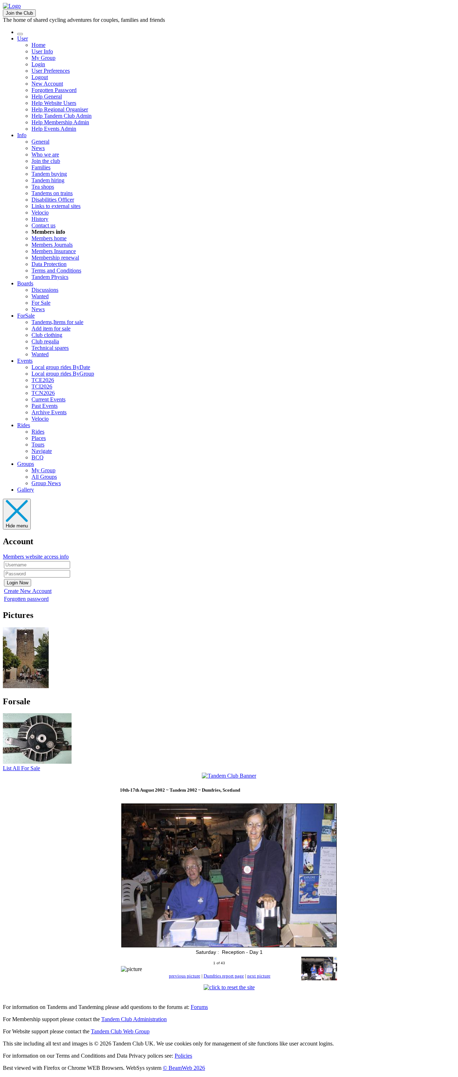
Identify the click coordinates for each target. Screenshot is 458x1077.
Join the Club (19, 13)
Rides (23, 425)
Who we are (45, 154)
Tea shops (42, 187)
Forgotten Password (54, 90)
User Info (42, 51)
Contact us (43, 225)
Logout (39, 77)
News (38, 148)
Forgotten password (26, 599)
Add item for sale (50, 328)
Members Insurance (53, 251)
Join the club (45, 161)
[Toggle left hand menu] (20, 34)
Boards (25, 283)
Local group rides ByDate (60, 367)
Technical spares (50, 348)
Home (38, 45)
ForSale (26, 316)
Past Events (44, 406)
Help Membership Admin (60, 122)
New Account (47, 84)
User (22, 38)
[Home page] (12, 6)
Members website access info (36, 557)
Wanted (40, 296)
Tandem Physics (49, 277)
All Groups (44, 477)
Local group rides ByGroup (62, 374)
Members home (49, 238)
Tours (37, 444)
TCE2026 (42, 380)
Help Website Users (53, 103)
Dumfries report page (224, 976)
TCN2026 (43, 393)
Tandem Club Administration (134, 1019)
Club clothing (46, 335)
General (40, 142)
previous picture (184, 976)
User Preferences (50, 71)
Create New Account (28, 591)
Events (25, 361)
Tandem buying (49, 174)
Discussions (44, 290)
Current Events (48, 399)
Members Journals (52, 245)
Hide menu (17, 525)
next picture (259, 976)
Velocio (40, 212)
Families (40, 167)
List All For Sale (21, 768)
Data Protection (49, 264)
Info (21, 135)
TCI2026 (41, 386)
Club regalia (45, 341)
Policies (183, 1056)
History (39, 219)
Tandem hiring (47, 180)
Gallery (25, 490)
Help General (46, 96)
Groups (25, 464)
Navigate (41, 451)
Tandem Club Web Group (120, 1031)
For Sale (40, 303)
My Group (43, 58)
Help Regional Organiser (59, 109)
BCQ (37, 457)
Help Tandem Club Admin (61, 116)
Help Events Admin (53, 129)
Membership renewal (55, 258)
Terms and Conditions (56, 270)
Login (38, 64)
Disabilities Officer (52, 200)
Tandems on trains (52, 193)
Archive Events (49, 412)
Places (38, 438)
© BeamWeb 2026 (184, 1068)
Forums (199, 1007)
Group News (46, 483)
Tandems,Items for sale (57, 322)
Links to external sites (56, 206)
